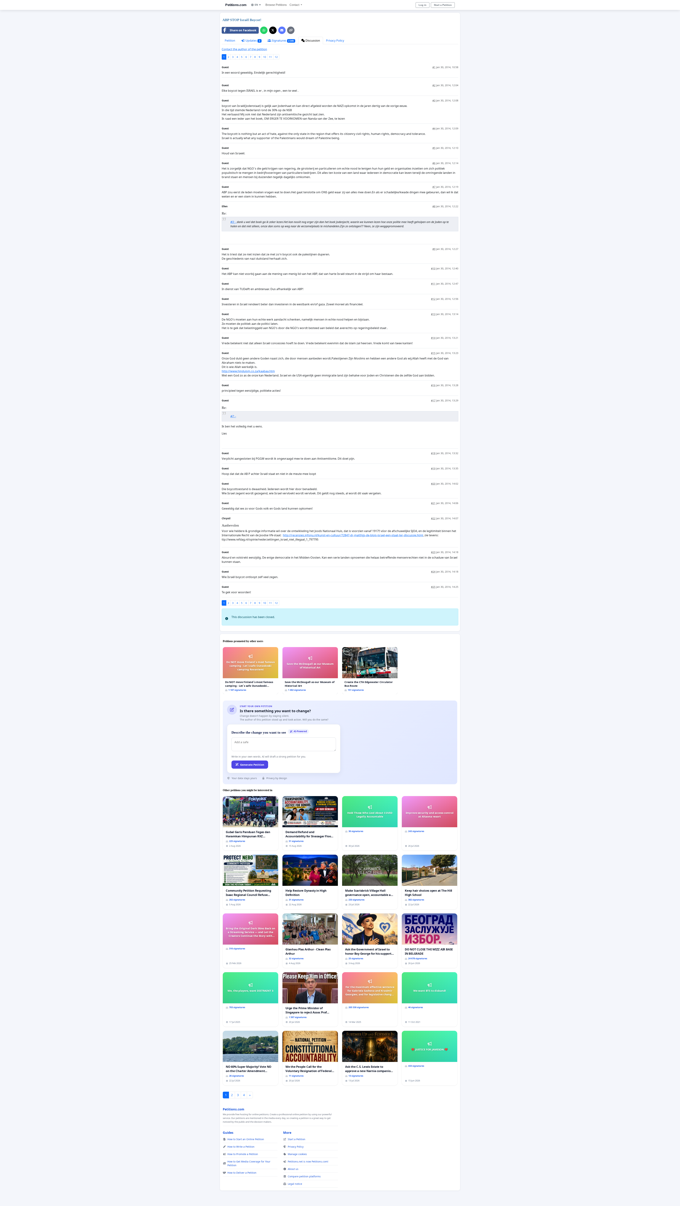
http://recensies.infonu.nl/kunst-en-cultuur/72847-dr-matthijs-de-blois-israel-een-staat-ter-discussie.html (353, 535)
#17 (433, 400)
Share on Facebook (243, 30)
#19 (433, 468)
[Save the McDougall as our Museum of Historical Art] (310, 670)
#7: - (233, 416)
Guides (228, 1132)
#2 (433, 85)
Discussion (312, 40)
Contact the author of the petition (244, 49)
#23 (433, 552)
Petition (230, 40)
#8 (433, 206)
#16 (433, 385)
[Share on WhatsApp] (264, 30)
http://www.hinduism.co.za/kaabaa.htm (248, 371)
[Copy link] (290, 30)
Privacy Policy (335, 40)
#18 (433, 453)
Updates (252, 40)
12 (276, 57)
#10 (433, 268)
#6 (433, 163)
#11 (433, 283)
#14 (433, 337)
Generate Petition (252, 764)
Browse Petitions (276, 4)
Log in (422, 5)
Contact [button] (295, 4)
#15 (433, 353)
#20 (433, 483)
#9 (433, 249)
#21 (433, 503)
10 (264, 57)
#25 (433, 586)
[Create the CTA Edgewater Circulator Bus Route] (370, 670)
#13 (433, 314)
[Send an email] (282, 30)
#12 (433, 299)
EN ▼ (258, 4)
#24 (433, 571)
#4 (433, 128)
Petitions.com (235, 5)
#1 (433, 67)
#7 (433, 186)
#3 (433, 100)
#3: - (233, 222)
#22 (433, 518)
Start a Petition (443, 5)
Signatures (282, 40)
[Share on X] (273, 30)
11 (270, 57)
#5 (433, 148)
